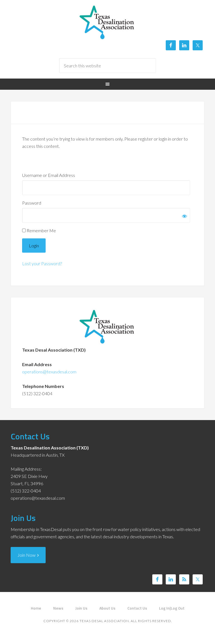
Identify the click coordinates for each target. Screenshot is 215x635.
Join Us (23, 517)
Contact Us (30, 436)
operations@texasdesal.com (49, 371)
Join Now (27, 555)
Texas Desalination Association (107, 22)
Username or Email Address (48, 175)
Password (31, 202)
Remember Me (41, 230)
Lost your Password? (42, 263)
